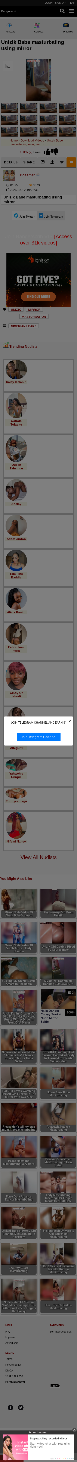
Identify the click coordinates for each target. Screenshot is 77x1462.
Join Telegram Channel (38, 737)
